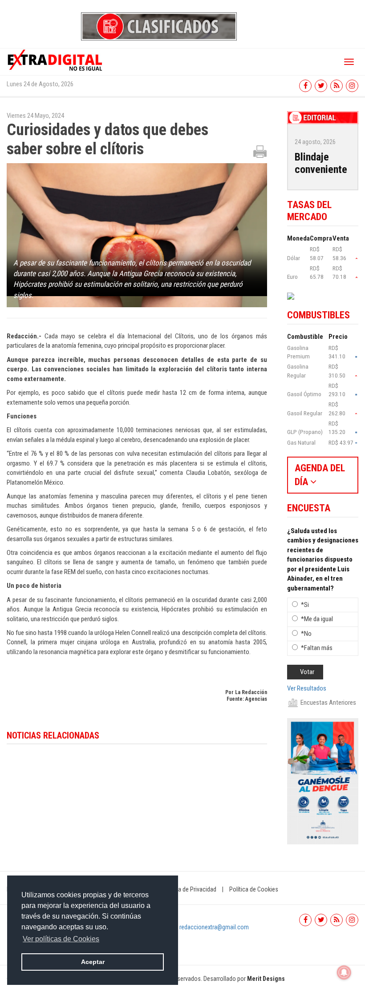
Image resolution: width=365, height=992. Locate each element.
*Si (305, 605)
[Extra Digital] (56, 59)
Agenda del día (320, 474)
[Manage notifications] (344, 972)
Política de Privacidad (189, 889)
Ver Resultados (306, 688)
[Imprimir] (260, 151)
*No (306, 634)
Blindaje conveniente (321, 163)
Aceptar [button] (93, 961)
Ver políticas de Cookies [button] (61, 939)
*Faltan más (317, 648)
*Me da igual (317, 619)
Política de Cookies (253, 889)
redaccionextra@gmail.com (214, 927)
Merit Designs (266, 978)
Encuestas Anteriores (328, 703)
